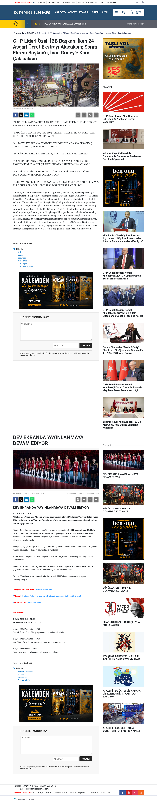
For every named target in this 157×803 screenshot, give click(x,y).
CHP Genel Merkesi (25, 267)
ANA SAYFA (60, 12)
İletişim (49, 793)
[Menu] (116, 12)
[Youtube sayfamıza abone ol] (129, 792)
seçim (20, 255)
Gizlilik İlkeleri (93, 793)
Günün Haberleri (53, 2)
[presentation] (22, 23)
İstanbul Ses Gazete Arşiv (87, 2)
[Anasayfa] (33, 2)
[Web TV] (136, 2)
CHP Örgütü (22, 264)
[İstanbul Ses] (31, 12)
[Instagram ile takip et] (135, 792)
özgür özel (22, 258)
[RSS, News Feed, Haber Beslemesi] (141, 792)
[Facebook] (15, 115)
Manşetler (41, 2)
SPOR (105, 12)
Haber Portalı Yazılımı (25, 799)
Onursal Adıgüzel (24, 680)
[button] (84, 115)
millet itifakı (22, 261)
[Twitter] (21, 115)
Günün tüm (135, 24)
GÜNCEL (96, 12)
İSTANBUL (84, 12)
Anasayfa (20, 33)
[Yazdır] (78, 115)
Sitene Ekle (105, 793)
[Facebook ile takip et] (122, 792)
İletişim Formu (112, 2)
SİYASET (72, 12)
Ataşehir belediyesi (25, 671)
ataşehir (21, 674)
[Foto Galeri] (142, 2)
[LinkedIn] (26, 115)
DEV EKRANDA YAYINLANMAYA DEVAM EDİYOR (65, 24)
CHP (19, 252)
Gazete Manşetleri (69, 2)
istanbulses (22, 677)
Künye (102, 2)
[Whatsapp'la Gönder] (32, 115)
